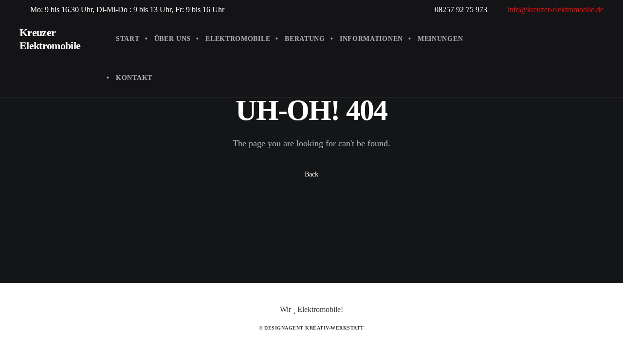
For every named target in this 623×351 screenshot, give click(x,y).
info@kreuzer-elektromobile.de (556, 9)
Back (311, 174)
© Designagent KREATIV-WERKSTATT (311, 328)
